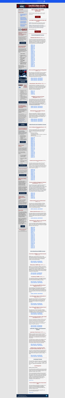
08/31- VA (33, 142)
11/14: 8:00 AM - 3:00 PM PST (37, 304)
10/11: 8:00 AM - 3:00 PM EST (37, 345)
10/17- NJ (33, 147)
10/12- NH (33, 55)
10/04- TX (33, 146)
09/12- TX (33, 49)
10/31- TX (33, 91)
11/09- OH (33, 60)
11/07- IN (32, 241)
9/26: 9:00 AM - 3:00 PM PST (36, 326)
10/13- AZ (33, 56)
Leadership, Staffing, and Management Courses (38, 329)
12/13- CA (33, 179)
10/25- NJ (33, 237)
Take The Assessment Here (23, 206)
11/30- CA (33, 154)
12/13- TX (33, 245)
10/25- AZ (33, 236)
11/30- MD (33, 177)
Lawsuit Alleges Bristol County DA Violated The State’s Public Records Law (23, 18)
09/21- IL (32, 50)
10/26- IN (32, 57)
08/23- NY (33, 228)
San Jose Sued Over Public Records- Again (23, 15)
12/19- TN (33, 246)
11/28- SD (33, 243)
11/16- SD (33, 62)
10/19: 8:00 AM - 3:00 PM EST (37, 120)
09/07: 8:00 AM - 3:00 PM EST (37, 208)
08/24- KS (33, 141)
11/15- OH (33, 242)
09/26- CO (33, 173)
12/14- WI (33, 66)
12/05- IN (32, 155)
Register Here (31, 380)
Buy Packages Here (23, 102)
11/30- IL (32, 244)
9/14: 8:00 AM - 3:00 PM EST (36, 313)
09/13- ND (33, 230)
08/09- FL (33, 138)
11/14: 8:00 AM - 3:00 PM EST (37, 282)
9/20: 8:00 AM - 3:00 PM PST (36, 281)
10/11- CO (33, 234)
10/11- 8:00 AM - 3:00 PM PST (37, 262)
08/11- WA (33, 227)
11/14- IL (32, 61)
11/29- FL (33, 63)
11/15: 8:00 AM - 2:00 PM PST (37, 218)
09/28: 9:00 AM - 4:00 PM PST (37, 106)
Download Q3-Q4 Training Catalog (23, 81)
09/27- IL (32, 232)
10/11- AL (33, 233)
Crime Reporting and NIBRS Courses (37, 251)
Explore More (38, 31)
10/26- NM (33, 148)
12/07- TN (33, 65)
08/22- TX (33, 195)
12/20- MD (33, 198)
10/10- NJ (33, 54)
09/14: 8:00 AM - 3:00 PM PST (37, 78)
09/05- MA (33, 144)
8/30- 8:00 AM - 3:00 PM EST (36, 261)
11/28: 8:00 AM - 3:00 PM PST (37, 121)
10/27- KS (33, 58)
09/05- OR (33, 143)
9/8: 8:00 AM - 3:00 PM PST (36, 344)
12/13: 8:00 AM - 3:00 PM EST (37, 314)
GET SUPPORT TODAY (23, 165)
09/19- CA (33, 172)
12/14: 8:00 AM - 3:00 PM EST (37, 356)
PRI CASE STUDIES (22, 175)
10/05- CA (33, 52)
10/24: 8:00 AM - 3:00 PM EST (37, 79)
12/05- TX (33, 64)
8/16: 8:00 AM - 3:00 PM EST (36, 303)
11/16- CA (33, 197)
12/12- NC (33, 178)
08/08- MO (33, 169)
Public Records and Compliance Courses (37, 124)
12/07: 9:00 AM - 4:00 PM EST (37, 107)
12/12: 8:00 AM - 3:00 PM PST (37, 80)
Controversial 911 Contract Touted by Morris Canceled (23, 22)
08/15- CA (33, 44)
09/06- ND (33, 48)
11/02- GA (33, 59)
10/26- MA (33, 175)
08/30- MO (33, 229)
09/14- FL (33, 171)
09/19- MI (32, 196)
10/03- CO (33, 51)
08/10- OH (33, 192)
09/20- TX (33, 231)
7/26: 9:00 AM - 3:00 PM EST (36, 325)
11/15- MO (33, 153)
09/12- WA (33, 170)
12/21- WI (33, 247)
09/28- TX (33, 174)
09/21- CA (33, 90)
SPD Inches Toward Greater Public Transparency (23, 25)
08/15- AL (33, 140)
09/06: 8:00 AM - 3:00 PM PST (37, 119)
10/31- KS (33, 238)
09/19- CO (33, 145)
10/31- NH (33, 239)
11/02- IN (32, 92)
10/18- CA (33, 235)
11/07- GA (33, 240)
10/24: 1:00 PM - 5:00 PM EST (37, 293)
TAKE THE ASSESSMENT (23, 124)
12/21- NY (33, 157)
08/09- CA (33, 139)
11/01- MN (33, 176)
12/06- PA (33, 156)
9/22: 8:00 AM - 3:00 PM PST (36, 355)
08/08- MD (33, 137)
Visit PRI (23, 226)
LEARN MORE (23, 42)
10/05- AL (33, 53)
